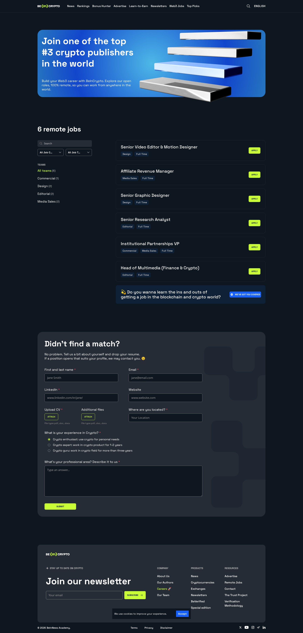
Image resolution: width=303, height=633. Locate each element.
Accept (182, 613)
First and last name (60, 370)
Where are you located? (148, 410)
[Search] (248, 6)
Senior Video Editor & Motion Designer (159, 147)
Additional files (92, 410)
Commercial (48, 178)
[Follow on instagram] (252, 628)
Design (45, 186)
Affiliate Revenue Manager (147, 171)
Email (134, 370)
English (259, 6)
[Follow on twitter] (240, 628)
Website (135, 390)
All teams (46, 171)
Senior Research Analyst (145, 219)
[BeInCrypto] (49, 6)
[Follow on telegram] (258, 628)
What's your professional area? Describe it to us (82, 462)
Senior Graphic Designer (145, 195)
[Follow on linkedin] (264, 628)
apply (254, 150)
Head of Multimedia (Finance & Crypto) (160, 268)
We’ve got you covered (247, 294)
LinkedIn (52, 390)
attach (51, 416)
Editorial (46, 194)
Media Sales (48, 201)
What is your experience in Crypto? (73, 433)
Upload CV (54, 410)
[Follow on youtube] (247, 628)
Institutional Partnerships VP (150, 243)
